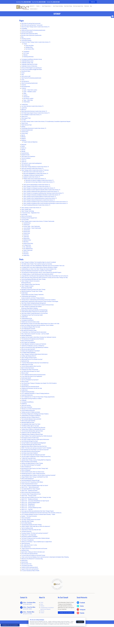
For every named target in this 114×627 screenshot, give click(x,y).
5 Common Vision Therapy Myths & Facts (31, 494)
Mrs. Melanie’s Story (28, 248)
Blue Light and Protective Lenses (28, 330)
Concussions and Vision (26, 565)
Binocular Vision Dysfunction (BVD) (29, 33)
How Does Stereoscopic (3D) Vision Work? (31, 444)
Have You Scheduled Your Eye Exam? (30, 379)
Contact (42, 612)
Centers (25, 43)
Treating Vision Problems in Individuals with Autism (33, 429)
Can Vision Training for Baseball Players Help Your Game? (34, 485)
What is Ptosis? (24, 381)
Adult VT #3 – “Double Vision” (28, 506)
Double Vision (24, 316)
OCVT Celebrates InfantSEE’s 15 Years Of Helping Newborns (35, 393)
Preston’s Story (24, 131)
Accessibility (24, 28)
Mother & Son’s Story (28, 243)
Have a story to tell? (25, 76)
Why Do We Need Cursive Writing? (29, 461)
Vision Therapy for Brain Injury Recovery (30, 284)
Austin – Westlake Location (29, 91)
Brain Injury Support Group (78, 6)
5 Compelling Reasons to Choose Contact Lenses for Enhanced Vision (37, 304)
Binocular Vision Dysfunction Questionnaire (31, 35)
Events (22, 73)
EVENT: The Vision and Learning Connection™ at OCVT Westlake (36, 448)
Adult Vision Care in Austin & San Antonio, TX (33, 171)
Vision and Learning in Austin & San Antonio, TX (32, 168)
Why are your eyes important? (28, 349)
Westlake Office (50, 2)
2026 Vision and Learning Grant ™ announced (31, 25)
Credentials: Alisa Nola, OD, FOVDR (29, 64)
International (26, 96)
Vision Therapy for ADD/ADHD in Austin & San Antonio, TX (36, 186)
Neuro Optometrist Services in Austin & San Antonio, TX (34, 111)
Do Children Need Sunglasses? (28, 352)
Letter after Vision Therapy (27, 521)
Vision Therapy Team (26, 209)
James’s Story (26, 229)
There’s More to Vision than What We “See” (31, 529)
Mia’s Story (25, 241)
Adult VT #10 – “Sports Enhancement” (30, 487)
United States (26, 101)
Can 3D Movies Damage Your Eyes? (29, 441)
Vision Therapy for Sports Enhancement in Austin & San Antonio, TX (39, 200)
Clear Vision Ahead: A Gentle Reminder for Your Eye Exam (34, 313)
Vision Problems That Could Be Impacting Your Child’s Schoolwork (36, 436)
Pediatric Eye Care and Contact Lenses (30, 321)
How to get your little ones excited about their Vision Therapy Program (37, 511)
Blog (91, 6)
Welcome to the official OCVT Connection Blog (32, 558)
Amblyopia (23, 400)
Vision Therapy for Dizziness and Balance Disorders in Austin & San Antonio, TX (41, 194)
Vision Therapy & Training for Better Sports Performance (34, 354)
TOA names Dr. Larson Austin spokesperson (31, 163)
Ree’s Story (25, 252)
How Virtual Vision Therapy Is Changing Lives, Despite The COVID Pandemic (39, 383)
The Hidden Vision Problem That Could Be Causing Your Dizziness (36, 264)
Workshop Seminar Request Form (29, 217)
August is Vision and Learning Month (29, 569)
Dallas (24, 93)
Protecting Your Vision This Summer (29, 369)
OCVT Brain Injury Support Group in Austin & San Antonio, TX (35, 113)
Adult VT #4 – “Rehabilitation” (28, 504)
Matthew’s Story (27, 240)
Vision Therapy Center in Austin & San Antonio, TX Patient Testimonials (37, 221)
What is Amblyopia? (26, 470)
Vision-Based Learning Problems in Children (31, 398)
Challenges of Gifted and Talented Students (33, 175)
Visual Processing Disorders (27, 391)
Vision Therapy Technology (58, 6)
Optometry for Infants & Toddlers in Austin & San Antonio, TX (39, 180)
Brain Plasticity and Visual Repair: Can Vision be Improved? (35, 449)
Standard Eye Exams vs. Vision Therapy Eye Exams (33, 473)
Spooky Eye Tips (25, 361)
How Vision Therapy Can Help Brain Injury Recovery (33, 427)
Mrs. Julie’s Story (27, 246)
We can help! (24, 214)
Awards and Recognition (27, 32)
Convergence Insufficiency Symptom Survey (31, 59)
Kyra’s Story (26, 235)
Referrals (25, 55)
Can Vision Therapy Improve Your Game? (30, 519)
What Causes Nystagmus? (27, 478)
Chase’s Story (26, 224)
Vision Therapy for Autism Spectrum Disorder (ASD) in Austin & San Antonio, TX (41, 189)
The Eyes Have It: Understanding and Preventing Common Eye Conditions (38, 299)
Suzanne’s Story (25, 153)
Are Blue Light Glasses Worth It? (28, 356)
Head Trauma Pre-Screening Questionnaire (31, 78)
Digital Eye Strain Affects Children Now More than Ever (34, 446)
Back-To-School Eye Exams (27, 368)
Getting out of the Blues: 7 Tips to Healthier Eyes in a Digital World (36, 541)
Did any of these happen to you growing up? (31, 67)
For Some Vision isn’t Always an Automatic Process (33, 555)
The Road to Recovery (26, 531)
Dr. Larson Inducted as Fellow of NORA (30, 570)
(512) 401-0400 (42, 2)
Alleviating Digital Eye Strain (27, 422)
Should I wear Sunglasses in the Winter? (30, 350)
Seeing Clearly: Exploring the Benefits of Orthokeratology (34, 310)
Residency (23, 140)
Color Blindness (25, 385)
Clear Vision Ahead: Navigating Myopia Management (33, 303)
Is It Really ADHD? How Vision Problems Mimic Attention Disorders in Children (39, 267)
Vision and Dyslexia (25, 517)
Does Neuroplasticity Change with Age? (30, 480)
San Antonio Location (28, 98)
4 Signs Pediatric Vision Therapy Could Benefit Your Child (34, 477)
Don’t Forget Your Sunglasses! (28, 342)
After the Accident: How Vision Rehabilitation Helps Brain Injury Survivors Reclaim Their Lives (42, 265)
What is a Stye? (24, 373)
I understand (80, 621)
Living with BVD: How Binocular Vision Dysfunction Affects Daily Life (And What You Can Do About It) (44, 275)
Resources (23, 144)
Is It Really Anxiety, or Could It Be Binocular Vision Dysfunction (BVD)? (37, 274)
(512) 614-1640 (56, 2)
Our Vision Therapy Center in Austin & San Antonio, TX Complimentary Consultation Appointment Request (45, 121)
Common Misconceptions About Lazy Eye (31, 366)
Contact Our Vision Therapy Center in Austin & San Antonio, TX (35, 42)
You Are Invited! (24, 219)
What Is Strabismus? (26, 466)
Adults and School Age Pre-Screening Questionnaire (33, 30)
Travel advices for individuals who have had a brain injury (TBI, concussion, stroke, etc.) (41, 512)
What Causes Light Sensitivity (28, 420)
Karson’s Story (26, 231)
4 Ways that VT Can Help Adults (28, 535)
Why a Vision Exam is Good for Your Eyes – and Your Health (35, 333)
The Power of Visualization (27, 540)
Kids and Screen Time (26, 563)
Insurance (23, 84)
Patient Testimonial (27, 250)
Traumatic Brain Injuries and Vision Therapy (31, 524)
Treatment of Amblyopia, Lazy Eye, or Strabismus (32, 345)
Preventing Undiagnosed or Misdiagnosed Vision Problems (35, 413)
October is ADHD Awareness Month (29, 567)
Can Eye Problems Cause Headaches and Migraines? (33, 442)
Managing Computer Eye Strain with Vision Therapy (33, 289)
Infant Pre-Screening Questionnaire (29, 83)
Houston (25, 95)
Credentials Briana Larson (27, 61)
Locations (23, 88)
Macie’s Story (26, 238)
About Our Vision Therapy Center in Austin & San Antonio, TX (35, 26)
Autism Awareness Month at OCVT (29, 483)
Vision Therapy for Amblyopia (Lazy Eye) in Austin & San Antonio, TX (39, 188)
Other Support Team (26, 118)
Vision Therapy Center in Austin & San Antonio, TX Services (35, 170)
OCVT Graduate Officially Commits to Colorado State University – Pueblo (38, 514)
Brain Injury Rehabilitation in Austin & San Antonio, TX (35, 173)
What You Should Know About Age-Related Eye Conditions (34, 347)
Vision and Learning (26, 405)
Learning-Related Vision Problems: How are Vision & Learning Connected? (38, 475)
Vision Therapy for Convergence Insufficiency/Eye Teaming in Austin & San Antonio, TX (43, 193)
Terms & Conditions (25, 158)
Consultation (26, 51)
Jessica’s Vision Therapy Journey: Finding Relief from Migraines (36, 460)
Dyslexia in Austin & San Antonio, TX (31, 177)
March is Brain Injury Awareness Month (30, 492)
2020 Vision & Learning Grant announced (30, 23)
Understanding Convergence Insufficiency (31, 415)
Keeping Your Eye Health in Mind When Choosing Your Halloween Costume (38, 337)
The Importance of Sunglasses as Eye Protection (32, 339)
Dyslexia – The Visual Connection (29, 516)
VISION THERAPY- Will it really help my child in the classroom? (35, 526)
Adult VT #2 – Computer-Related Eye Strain (31, 507)
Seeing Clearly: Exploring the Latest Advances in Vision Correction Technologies (39, 301)
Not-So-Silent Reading (26, 523)
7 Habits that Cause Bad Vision (28, 458)
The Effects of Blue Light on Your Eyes (30, 425)
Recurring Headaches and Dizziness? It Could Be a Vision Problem (36, 270)
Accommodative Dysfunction (28, 410)
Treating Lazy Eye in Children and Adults (30, 412)
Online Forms (24, 116)
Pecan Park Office (35, 2)
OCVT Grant (26, 53)
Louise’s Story (24, 104)
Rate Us (23, 135)
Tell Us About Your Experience (28, 156)
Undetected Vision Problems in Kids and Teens (32, 434)
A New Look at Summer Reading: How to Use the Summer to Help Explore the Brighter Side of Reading (45, 557)
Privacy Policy (24, 133)
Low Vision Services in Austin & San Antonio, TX (32, 106)
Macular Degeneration (26, 335)
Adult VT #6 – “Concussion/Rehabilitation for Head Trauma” (35, 500)
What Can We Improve (26, 216)
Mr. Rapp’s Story (27, 245)
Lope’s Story (26, 236)
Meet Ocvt (23, 109)
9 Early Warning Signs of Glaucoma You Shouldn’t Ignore (34, 311)
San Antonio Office (20, 2)
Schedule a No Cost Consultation (10, 625)
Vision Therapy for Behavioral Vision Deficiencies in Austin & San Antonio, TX (41, 191)
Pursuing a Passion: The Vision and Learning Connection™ (34, 533)
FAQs (22, 74)
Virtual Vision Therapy (68, 6)
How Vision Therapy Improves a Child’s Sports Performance (35, 439)
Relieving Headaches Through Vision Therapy (31, 291)
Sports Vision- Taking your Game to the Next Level (33, 552)
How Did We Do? (25, 81)
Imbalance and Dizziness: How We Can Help (31, 388)
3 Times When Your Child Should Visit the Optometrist (33, 332)
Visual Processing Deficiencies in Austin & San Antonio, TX (36, 205)
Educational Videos (25, 71)
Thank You (23, 159)
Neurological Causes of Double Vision (30, 437)
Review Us (93, 1)
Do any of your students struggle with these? (31, 69)
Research (23, 138)
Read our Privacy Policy (64, 624)
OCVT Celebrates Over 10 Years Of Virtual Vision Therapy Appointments (38, 396)
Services (42, 611)
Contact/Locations (33, 8)
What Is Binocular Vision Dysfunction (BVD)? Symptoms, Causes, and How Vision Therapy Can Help (44, 277)
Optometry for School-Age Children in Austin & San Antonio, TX (39, 182)
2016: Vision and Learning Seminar (29, 553)
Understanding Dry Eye (26, 318)
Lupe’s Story (24, 107)
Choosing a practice (26, 38)
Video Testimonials (25, 165)
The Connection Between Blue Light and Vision (32, 431)
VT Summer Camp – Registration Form (30, 212)
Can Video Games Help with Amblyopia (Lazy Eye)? (33, 454)
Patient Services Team (26, 125)
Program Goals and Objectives (30, 142)
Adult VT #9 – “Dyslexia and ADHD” (29, 490)
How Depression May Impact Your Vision (30, 424)
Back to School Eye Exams (27, 340)
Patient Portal (24, 123)
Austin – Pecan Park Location (30, 90)
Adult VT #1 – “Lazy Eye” (27, 509)
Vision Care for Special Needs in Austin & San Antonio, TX (36, 184)
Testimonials (86, 6)
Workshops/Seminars (28, 56)
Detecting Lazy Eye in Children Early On (30, 417)
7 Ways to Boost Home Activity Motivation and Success (34, 548)
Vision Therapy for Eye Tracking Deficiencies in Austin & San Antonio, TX (40, 198)
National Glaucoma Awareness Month (30, 386)
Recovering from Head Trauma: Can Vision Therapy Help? (34, 468)
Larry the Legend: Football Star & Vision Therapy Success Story (36, 456)
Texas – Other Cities (28, 100)
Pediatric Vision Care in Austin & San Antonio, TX (34, 178)
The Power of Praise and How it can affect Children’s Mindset (35, 538)
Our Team (23, 119)
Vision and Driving (25, 543)
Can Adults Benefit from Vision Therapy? (30, 488)
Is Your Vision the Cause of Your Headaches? (31, 376)
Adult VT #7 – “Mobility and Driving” (29, 499)
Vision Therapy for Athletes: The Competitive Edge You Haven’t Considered (38, 262)
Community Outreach (26, 40)
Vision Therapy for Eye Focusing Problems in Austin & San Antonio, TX (39, 196)
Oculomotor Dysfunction (27, 395)
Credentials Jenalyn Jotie (27, 62)
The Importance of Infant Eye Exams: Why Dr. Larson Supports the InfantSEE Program (41, 272)
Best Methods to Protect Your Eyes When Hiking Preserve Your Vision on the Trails (40, 323)
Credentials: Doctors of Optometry (29, 66)
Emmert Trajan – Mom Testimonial (31, 226)
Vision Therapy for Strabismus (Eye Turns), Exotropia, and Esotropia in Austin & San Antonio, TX (45, 201)
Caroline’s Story (27, 223)
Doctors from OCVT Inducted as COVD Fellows (32, 482)
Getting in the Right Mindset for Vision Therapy (32, 463)
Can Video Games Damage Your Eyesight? (31, 465)
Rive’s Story (26, 253)
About (41, 604)
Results (23, 146)
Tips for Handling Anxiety (27, 528)
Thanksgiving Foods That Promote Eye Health (32, 315)
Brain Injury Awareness (26, 407)
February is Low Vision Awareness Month (31, 408)
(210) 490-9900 (27, 2)
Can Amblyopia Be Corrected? (28, 328)
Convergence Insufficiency (27, 320)
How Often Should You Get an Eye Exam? (30, 451)
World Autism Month (26, 378)
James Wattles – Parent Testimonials (32, 228)
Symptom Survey (25, 154)
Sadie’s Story (26, 255)
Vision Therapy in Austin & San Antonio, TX (31, 207)
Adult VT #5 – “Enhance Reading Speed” (30, 502)
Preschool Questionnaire (27, 130)
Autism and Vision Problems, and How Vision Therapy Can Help (36, 497)
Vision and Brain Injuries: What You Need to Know (32, 471)
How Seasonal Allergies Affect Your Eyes (30, 327)
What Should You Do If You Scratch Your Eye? (31, 359)
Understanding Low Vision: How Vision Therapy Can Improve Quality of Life (38, 269)
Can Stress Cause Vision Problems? (29, 453)
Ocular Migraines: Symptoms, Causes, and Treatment (33, 344)
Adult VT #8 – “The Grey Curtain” (28, 495)
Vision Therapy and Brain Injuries (29, 357)
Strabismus (24, 403)
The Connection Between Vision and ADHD (31, 419)
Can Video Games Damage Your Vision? (30, 371)
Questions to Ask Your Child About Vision (30, 432)
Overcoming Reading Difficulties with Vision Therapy (33, 279)
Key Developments (25, 86)
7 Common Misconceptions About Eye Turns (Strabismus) (34, 362)
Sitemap (23, 149)
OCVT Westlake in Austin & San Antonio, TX (31, 114)
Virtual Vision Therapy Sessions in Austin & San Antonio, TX (35, 166)
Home (22, 79)
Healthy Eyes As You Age (27, 364)
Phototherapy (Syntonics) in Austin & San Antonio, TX (33, 128)
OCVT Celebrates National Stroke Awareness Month (33, 374)
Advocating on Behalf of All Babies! (29, 536)
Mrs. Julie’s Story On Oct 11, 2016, (29, 545)
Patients (37, 6)
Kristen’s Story (26, 233)
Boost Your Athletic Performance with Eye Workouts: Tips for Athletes (37, 325)
